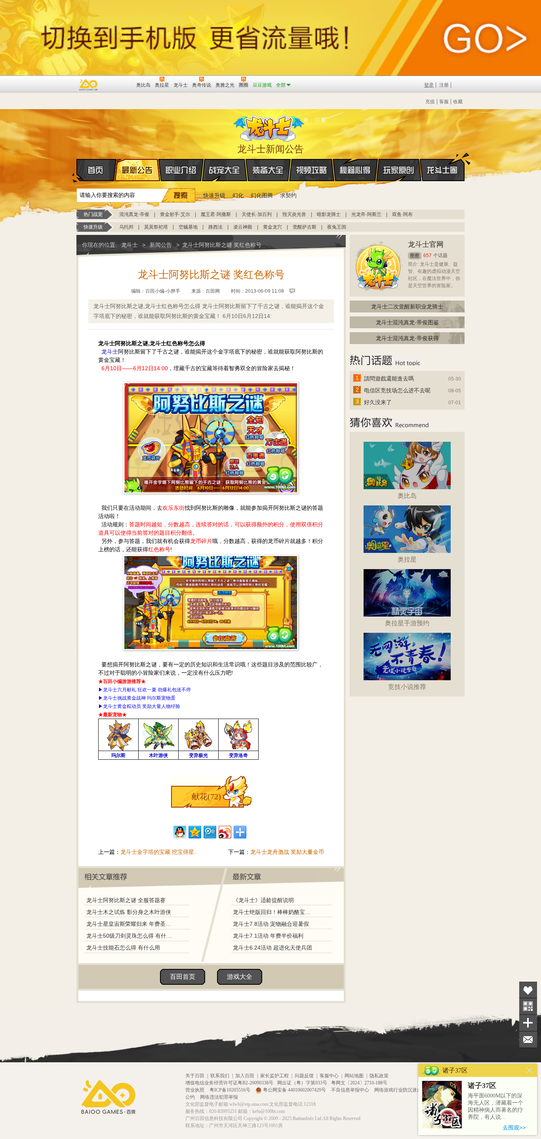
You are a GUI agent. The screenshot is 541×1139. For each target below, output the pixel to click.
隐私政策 (379, 1075)
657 (427, 255)
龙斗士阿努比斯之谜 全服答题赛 (126, 900)
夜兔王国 (336, 227)
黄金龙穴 (272, 227)
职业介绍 (181, 170)
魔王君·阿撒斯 (216, 214)
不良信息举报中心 (350, 1090)
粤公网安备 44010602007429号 (294, 1090)
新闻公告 (161, 245)
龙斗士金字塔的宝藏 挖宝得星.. (158, 852)
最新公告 (137, 170)
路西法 (215, 227)
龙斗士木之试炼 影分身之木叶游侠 (128, 912)
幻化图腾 (262, 195)
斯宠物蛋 (165, 698)
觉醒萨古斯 (304, 227)
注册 (444, 85)
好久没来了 (378, 402)
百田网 (118, 84)
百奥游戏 (88, 85)
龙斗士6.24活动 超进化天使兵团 (272, 947)
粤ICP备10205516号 (230, 1090)
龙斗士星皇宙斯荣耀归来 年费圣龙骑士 (130, 924)
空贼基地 (188, 227)
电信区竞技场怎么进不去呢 (397, 390)
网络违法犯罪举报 (219, 1097)
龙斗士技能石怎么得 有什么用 (123, 947)
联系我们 (219, 1075)
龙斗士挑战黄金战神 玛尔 (129, 698)
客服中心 (329, 1075)
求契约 (288, 195)
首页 (96, 170)
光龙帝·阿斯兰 (366, 214)
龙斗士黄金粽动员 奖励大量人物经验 (141, 706)
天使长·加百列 (257, 214)
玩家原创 (398, 170)
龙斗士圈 (442, 170)
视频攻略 (311, 170)
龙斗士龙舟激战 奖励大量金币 (287, 852)
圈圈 (414, 255)
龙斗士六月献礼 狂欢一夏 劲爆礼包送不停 (147, 689)
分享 (528, 1023)
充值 (430, 101)
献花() (206, 796)
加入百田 (244, 1075)
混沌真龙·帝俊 (134, 214)
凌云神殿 (242, 227)
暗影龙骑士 (329, 214)
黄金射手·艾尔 (175, 214)
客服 (444, 101)
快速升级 (214, 195)
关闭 (529, 1070)
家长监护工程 (274, 1075)
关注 (528, 1006)
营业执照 (195, 1090)
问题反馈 (304, 1075)
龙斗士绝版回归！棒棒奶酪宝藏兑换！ (274, 912)
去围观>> (514, 1127)
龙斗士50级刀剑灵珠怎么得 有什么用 (130, 936)
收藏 (458, 101)
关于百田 (194, 1075)
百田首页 (182, 976)
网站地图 (354, 1075)
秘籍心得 (355, 170)
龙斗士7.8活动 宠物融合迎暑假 (271, 924)
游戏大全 (239, 976)
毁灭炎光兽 (294, 214)
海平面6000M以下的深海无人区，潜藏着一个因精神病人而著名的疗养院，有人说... (495, 1106)
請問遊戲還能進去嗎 (389, 378)
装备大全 (268, 170)
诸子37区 (482, 1086)
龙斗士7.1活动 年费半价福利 (268, 936)
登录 (429, 85)
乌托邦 (126, 227)
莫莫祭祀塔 (156, 227)
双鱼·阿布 (402, 214)
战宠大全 (224, 170)
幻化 (238, 195)
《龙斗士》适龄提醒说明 (263, 900)
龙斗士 (269, 126)
